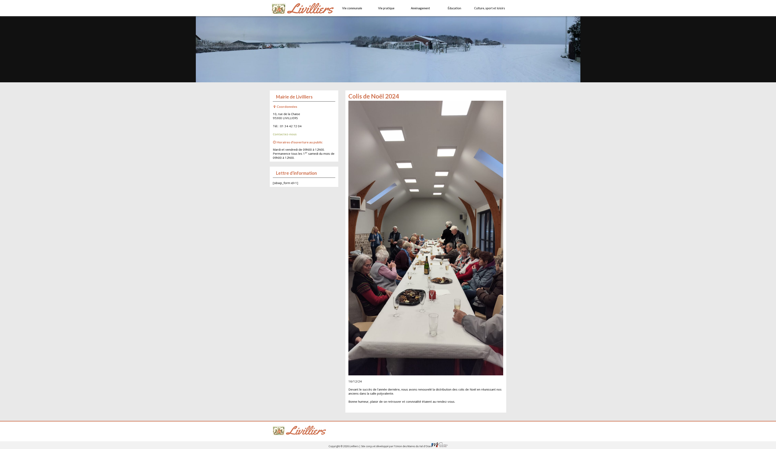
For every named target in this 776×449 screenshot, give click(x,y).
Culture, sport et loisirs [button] (489, 8)
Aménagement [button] (420, 8)
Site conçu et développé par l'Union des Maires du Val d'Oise (396, 446)
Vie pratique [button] (386, 8)
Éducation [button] (454, 8)
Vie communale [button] (352, 8)
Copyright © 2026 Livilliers (344, 446)
